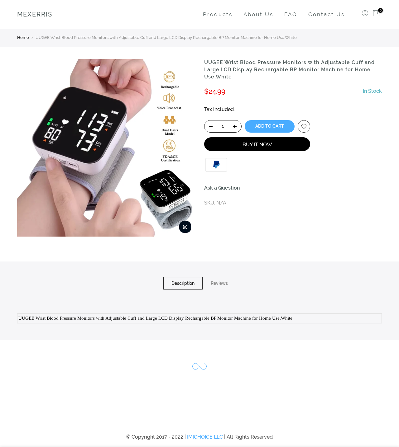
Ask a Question (222, 188)
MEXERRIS (34, 14)
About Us (258, 14)
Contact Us (326, 14)
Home (23, 37)
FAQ (290, 14)
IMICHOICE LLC (205, 437)
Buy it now (257, 145)
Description (183, 283)
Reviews (219, 283)
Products (218, 14)
